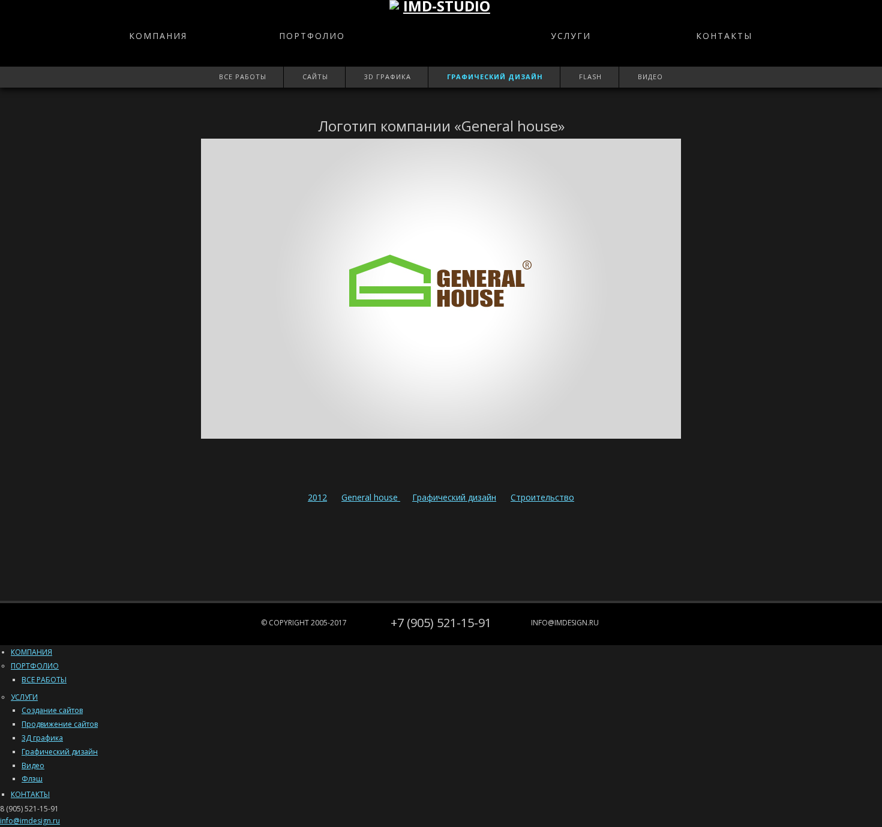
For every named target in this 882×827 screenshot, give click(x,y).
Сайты (315, 76)
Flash (590, 76)
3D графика (387, 76)
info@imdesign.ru (565, 623)
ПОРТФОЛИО (312, 35)
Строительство (542, 497)
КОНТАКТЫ (724, 35)
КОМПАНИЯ (158, 35)
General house (370, 497)
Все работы (242, 76)
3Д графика (42, 738)
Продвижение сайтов (60, 724)
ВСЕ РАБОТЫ (44, 680)
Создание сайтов (52, 710)
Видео (650, 76)
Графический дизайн (495, 76)
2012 (317, 497)
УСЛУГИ (571, 35)
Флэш (32, 779)
